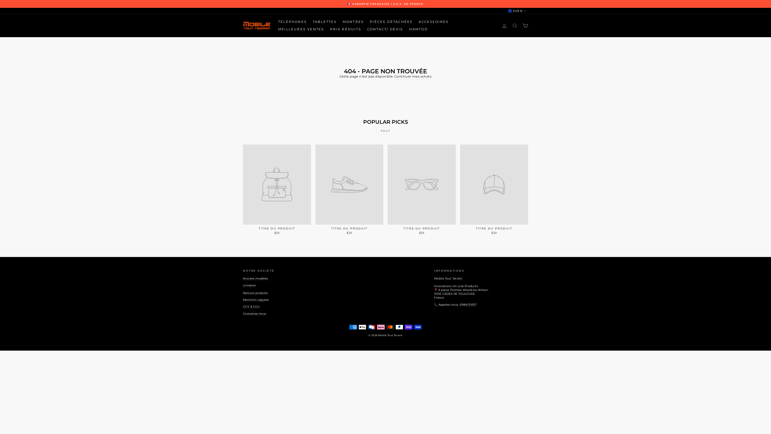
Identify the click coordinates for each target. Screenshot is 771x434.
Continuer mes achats (412, 76)
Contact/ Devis (385, 29)
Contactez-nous (254, 313)
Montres (353, 22)
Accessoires (434, 22)
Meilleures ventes (301, 29)
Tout (385, 130)
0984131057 (468, 304)
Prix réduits (345, 29)
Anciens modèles (255, 278)
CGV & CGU (251, 306)
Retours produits (255, 293)
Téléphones (292, 22)
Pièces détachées (391, 22)
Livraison (249, 285)
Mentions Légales (256, 299)
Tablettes (325, 22)
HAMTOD (418, 29)
